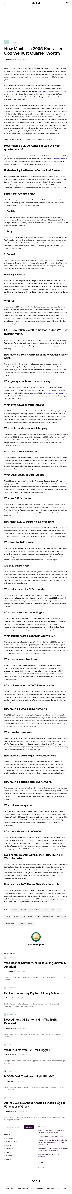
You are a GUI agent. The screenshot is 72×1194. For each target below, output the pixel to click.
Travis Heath (10, 971)
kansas (8, 917)
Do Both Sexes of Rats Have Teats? (50, 1136)
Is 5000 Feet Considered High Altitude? (29, 1076)
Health (8, 1145)
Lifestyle (9, 1149)
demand (23, 910)
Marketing (10, 1152)
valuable (30, 923)
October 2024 (42, 1168)
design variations (44, 91)
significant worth (10, 91)
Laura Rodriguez (11, 59)
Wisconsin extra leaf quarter (54, 393)
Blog (12, 1188)
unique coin (21, 923)
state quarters (10, 923)
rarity (37, 917)
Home (7, 1188)
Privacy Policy (41, 1188)
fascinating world (59, 159)
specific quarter (61, 917)
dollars (45, 910)
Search (29, 1127)
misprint (16, 917)
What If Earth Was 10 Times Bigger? (27, 1050)
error (52, 910)
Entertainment (11, 1142)
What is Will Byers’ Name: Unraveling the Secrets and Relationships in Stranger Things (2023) (52, 1142)
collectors (14, 910)
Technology (11, 1156)
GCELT (36, 2)
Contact (64, 1188)
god (59, 910)
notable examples (27, 917)
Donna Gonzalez (11, 1028)
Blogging (9, 1138)
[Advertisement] (36, 20)
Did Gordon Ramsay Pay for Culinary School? (32, 993)
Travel (8, 1159)
